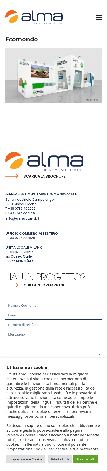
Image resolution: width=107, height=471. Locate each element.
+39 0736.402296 (22, 208)
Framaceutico (86, 122)
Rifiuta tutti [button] (60, 459)
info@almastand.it (22, 218)
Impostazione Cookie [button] (26, 459)
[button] (99, 17)
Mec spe (13, 122)
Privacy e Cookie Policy (26, 434)
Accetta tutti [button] (85, 459)
